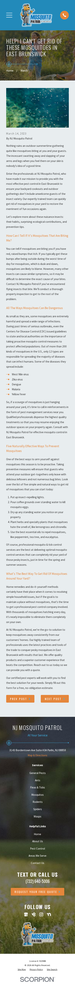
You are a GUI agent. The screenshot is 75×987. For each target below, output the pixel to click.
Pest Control (37, 848)
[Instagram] (41, 914)
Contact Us (37, 863)
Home (37, 834)
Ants (37, 780)
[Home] (36, 15)
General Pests (37, 773)
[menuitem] (22, 969)
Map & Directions (37, 755)
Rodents (38, 802)
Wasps (37, 816)
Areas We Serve (37, 855)
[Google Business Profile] (26, 914)
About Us (37, 841)
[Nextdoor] (49, 914)
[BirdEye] (33, 914)
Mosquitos (37, 794)
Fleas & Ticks (37, 787)
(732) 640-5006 (37, 881)
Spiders (37, 809)
